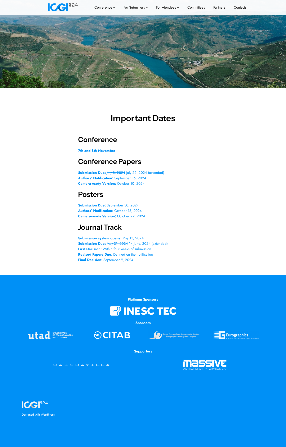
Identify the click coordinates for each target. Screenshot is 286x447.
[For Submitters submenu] (147, 7)
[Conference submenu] (114, 7)
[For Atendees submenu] (178, 7)
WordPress (48, 414)
